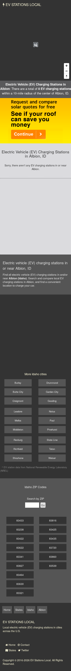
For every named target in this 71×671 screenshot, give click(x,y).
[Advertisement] (35, 216)
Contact (24, 645)
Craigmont (18, 401)
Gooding (52, 401)
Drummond (52, 382)
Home (11, 645)
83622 (20, 547)
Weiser (52, 458)
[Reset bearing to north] (66, 76)
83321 (20, 593)
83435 (52, 538)
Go (43, 505)
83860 (52, 556)
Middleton (18, 429)
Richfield (18, 449)
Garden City (52, 392)
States (12, 650)
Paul (52, 420)
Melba (18, 420)
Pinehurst (52, 429)
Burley (18, 382)
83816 (52, 520)
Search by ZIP (35, 498)
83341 (20, 556)
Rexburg (18, 440)
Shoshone (18, 458)
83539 (52, 566)
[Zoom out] (66, 71)
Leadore (18, 411)
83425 (52, 529)
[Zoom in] (66, 65)
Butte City (18, 392)
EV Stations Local (23, 4)
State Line (52, 440)
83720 (52, 547)
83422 (20, 538)
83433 (20, 520)
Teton (52, 449)
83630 (20, 584)
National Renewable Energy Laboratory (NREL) (33, 468)
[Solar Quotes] (35, 120)
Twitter (25, 650)
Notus (52, 411)
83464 (20, 575)
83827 (20, 566)
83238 (20, 529)
